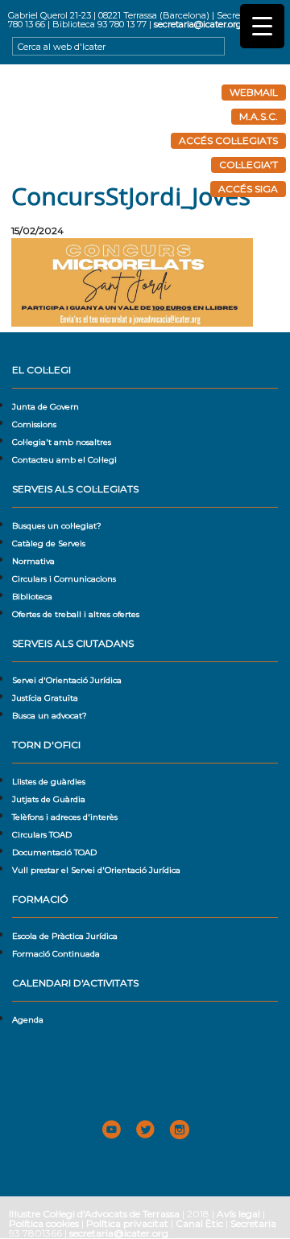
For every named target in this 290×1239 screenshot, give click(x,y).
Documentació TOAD (54, 852)
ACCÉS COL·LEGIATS (228, 140)
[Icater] (145, 123)
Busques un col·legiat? (57, 526)
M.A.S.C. (258, 116)
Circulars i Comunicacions (64, 579)
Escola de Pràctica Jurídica (65, 936)
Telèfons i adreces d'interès (65, 817)
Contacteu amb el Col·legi (64, 460)
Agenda (28, 1020)
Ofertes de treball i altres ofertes (75, 614)
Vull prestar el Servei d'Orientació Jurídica (96, 870)
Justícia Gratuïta (45, 698)
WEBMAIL (254, 92)
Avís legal (238, 1214)
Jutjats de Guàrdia (48, 799)
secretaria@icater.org (198, 24)
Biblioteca (32, 596)
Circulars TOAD (42, 834)
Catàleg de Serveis (48, 543)
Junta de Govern (45, 406)
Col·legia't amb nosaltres (61, 442)
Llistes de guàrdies (48, 781)
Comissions (34, 424)
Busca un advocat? (49, 715)
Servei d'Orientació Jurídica (67, 680)
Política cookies (44, 1223)
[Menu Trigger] (262, 26)
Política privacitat (127, 1223)
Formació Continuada (56, 954)
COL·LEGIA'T (248, 164)
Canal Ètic (199, 1223)
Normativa (33, 561)
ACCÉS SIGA (248, 189)
